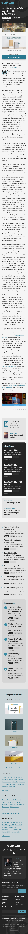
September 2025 (15, 832)
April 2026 (11, 825)
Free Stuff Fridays (11, 450)
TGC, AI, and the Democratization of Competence (15, 609)
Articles (14, 716)
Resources (14, 732)
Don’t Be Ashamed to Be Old (16, 669)
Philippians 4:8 (14, 807)
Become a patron (15, 57)
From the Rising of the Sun (16, 436)
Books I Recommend (5, 903)
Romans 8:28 (12, 804)
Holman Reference (18, 34)
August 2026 (5, 822)
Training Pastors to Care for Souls (15, 625)
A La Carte (14, 763)
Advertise (17, 899)
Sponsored (16, 17)
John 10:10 (19, 802)
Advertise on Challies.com (14, 50)
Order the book (12, 385)
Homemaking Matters (13, 566)
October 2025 (6, 832)
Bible (4, 777)
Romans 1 (5, 804)
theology (12, 786)
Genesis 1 (5, 800)
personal (12, 784)
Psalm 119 (18, 800)
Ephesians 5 (5, 807)
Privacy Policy (14, 930)
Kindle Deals (15, 424)
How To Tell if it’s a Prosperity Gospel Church (12, 512)
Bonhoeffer (18, 777)
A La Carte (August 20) (13, 587)
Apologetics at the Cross (9, 366)
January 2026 (15, 827)
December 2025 (6, 829)
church (21, 779)
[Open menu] (25, 2)
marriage (22, 782)
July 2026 (12, 822)
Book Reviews (14, 748)
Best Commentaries (7, 907)
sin (23, 784)
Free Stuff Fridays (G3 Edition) (13, 483)
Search (22, 911)
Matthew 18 (5, 802)
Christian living (12, 779)
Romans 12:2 (20, 804)
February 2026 (6, 827)
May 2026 (5, 825)
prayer (19, 784)
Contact (17, 902)
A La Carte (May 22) (12, 503)
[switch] (16, 905)
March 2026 (18, 825)
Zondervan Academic (15, 67)
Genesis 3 (11, 800)
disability (15, 782)
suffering (5, 786)
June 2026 (19, 822)
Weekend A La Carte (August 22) (12, 541)
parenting (6, 784)
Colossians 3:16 (6, 809)
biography (11, 777)
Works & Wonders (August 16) (15, 640)
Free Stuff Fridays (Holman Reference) (12, 554)
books (5, 779)
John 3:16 (12, 802)
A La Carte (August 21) (13, 577)
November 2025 (16, 829)
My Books (4, 899)
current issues (7, 782)
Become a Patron (19, 896)
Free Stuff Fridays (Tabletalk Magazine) (13, 466)
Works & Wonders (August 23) (11, 528)
